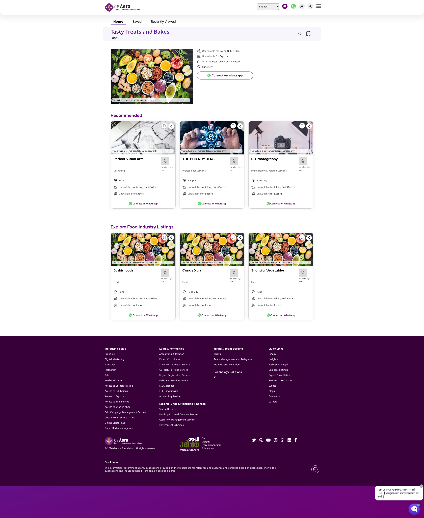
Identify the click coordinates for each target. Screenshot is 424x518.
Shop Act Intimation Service (174, 364)
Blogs (272, 391)
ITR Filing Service (168, 391)
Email (285, 6)
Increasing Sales (115, 348)
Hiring (217, 353)
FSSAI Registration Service (173, 380)
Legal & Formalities (171, 348)
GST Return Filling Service (173, 369)
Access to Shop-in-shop (118, 406)
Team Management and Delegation (233, 359)
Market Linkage (113, 380)
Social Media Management (119, 428)
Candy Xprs (192, 270)
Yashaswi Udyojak (278, 364)
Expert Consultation (170, 359)
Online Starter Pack (115, 422)
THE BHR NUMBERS (198, 159)
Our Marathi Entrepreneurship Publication (207, 443)
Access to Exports (114, 396)
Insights (273, 359)
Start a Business (168, 409)
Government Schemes (171, 424)
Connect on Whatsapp (227, 75)
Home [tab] (118, 21)
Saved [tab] (137, 21)
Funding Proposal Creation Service (178, 414)
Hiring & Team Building (228, 348)
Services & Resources (280, 380)
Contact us (274, 396)
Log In (302, 6)
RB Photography (264, 159)
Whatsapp (293, 6)
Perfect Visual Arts (128, 159)
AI (215, 377)
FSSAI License (166, 385)
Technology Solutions (228, 372)
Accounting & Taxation (171, 353)
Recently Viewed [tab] (163, 21)
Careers (273, 401)
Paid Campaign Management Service (125, 412)
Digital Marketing (114, 359)
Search (310, 6)
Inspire (273, 353)
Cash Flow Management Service (177, 419)
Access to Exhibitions (116, 391)
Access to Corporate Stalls (119, 385)
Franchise (110, 364)
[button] (299, 33)
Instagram (110, 369)
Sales (107, 375)
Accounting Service (170, 396)
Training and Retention (227, 364)
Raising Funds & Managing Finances (182, 404)
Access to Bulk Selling (117, 401)
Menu (319, 6)
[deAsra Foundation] (123, 7)
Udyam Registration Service (174, 375)
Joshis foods (123, 270)
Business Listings (278, 369)
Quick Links (276, 348)
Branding (110, 353)
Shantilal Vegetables (268, 270)
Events (272, 385)
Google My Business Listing (120, 417)
